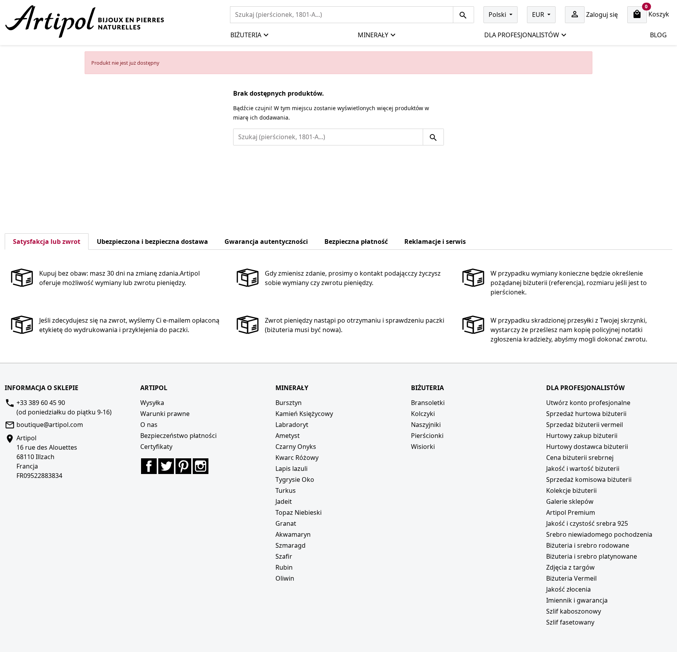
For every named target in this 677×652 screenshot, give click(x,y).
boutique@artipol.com (49, 424)
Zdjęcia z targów (570, 567)
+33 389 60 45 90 (40, 402)
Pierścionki (427, 435)
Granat (285, 523)
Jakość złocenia (568, 589)
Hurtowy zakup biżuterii (581, 435)
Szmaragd (290, 545)
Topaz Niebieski (298, 512)
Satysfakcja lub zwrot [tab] (46, 241)
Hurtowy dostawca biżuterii (587, 446)
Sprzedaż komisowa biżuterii (589, 479)
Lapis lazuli (291, 468)
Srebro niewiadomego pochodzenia (599, 534)
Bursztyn (288, 402)
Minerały (373, 35)
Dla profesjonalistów (521, 35)
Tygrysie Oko (294, 479)
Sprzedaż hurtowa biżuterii (586, 413)
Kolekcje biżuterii (571, 490)
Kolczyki (423, 413)
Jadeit (283, 501)
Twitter (166, 466)
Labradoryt (291, 424)
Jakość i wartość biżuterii (582, 468)
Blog (658, 35)
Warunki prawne (165, 413)
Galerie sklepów (570, 501)
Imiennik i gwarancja (577, 600)
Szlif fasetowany (570, 622)
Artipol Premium (570, 512)
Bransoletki (428, 402)
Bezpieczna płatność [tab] (356, 241)
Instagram (200, 466)
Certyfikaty (156, 446)
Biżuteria (245, 35)
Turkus (285, 490)
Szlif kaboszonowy (573, 611)
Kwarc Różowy (297, 457)
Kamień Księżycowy (304, 413)
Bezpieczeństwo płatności (178, 435)
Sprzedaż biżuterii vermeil (584, 424)
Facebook (149, 466)
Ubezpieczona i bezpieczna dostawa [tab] (152, 241)
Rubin (284, 567)
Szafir (283, 556)
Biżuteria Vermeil (571, 578)
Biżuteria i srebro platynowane (591, 556)
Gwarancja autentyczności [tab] (266, 241)
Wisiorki (423, 446)
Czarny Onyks (295, 446)
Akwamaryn (293, 534)
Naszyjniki (426, 424)
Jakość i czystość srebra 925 (587, 523)
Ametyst (287, 435)
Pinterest (183, 466)
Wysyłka (152, 402)
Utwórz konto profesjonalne (588, 402)
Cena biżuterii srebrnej (580, 457)
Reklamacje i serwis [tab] (435, 241)
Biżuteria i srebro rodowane (587, 545)
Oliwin (284, 578)
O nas (148, 424)
